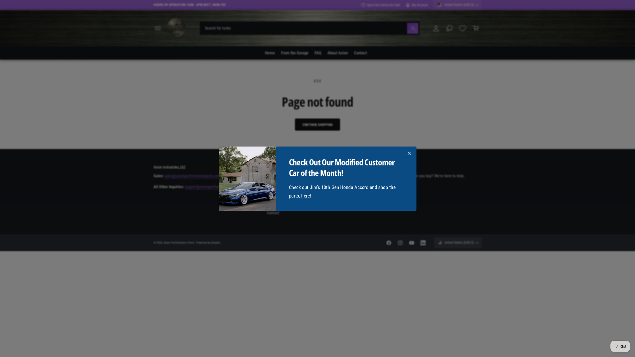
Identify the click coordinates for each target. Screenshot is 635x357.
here (305, 196)
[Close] (409, 153)
